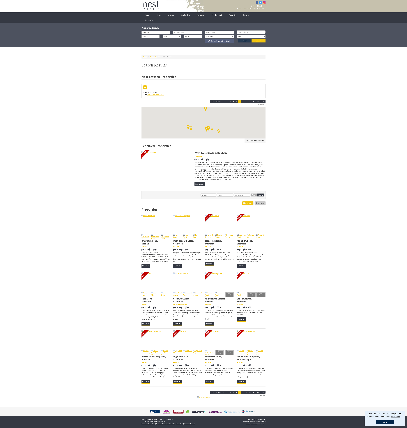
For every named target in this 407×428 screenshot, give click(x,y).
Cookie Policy (172, 423)
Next (258, 101)
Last (263, 101)
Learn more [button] (395, 417)
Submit (260, 195)
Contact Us (149, 20)
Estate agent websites (251, 423)
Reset (254, 195)
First (213, 101)
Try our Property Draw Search (220, 41)
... (246, 101)
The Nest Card (216, 15)
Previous (218, 101)
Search (258, 41)
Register (246, 15)
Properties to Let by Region (162, 423)
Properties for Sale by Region (148, 423)
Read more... (199, 184)
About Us (232, 15)
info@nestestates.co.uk (254, 8)
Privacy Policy (179, 423)
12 (253, 101)
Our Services (185, 15)
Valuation (200, 15)
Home (147, 15)
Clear (245, 41)
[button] (188, 127)
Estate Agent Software (260, 421)
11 (250, 101)
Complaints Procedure (189, 423)
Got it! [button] (385, 422)
